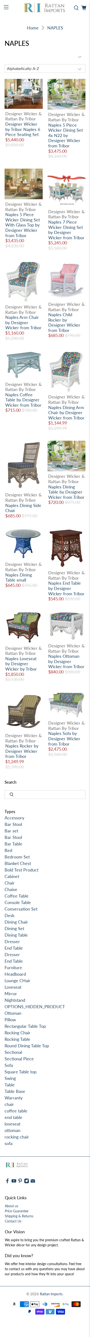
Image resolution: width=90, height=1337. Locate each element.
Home (33, 28)
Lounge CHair (17, 980)
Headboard (15, 974)
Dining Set (14, 928)
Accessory (14, 817)
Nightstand (15, 1000)
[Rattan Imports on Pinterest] (20, 1182)
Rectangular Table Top (25, 1026)
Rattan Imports (51, 1294)
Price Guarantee (16, 1211)
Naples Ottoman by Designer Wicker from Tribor (66, 661)
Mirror (11, 993)
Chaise (11, 889)
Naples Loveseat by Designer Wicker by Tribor (21, 664)
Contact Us (13, 1221)
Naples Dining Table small (18, 577)
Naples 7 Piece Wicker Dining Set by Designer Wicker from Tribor (66, 229)
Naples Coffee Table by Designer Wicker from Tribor (23, 400)
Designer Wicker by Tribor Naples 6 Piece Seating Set (22, 129)
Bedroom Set (17, 856)
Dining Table (16, 935)
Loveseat (13, 987)
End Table (14, 948)
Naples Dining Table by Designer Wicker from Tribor (66, 492)
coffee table (16, 1110)
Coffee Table (17, 895)
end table (13, 1117)
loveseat (12, 1123)
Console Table (18, 902)
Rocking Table (17, 1039)
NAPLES (55, 28)
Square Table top (20, 1071)
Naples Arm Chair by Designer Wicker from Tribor (23, 322)
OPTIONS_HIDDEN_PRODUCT (35, 1006)
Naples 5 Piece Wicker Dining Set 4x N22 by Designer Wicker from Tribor (65, 135)
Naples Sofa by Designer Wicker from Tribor (64, 738)
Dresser (12, 941)
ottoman (12, 1130)
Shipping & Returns (19, 1216)
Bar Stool (13, 824)
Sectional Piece (19, 1058)
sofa (8, 1143)
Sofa (9, 1065)
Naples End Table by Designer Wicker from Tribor (66, 588)
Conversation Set (21, 909)
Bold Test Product (21, 869)
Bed (8, 850)
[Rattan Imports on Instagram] (26, 1182)
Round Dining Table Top (27, 1045)
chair (9, 1104)
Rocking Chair (17, 1032)
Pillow (10, 1019)
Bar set (11, 830)
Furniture (13, 967)
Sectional (13, 1052)
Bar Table (13, 843)
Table (10, 1084)
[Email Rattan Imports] (33, 1182)
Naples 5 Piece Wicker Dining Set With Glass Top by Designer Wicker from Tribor (22, 225)
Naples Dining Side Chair (23, 508)
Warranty (14, 1097)
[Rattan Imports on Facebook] (7, 1182)
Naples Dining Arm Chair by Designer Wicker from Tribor (66, 412)
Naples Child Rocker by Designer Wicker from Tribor (64, 322)
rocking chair (17, 1136)
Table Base (15, 1091)
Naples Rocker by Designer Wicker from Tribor (21, 751)
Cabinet (12, 876)
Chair (10, 882)
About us (11, 1206)
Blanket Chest (18, 863)
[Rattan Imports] (45, 8)
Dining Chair (16, 922)
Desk (9, 915)
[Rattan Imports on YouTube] (14, 1182)
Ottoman (13, 1013)
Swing (10, 1078)
